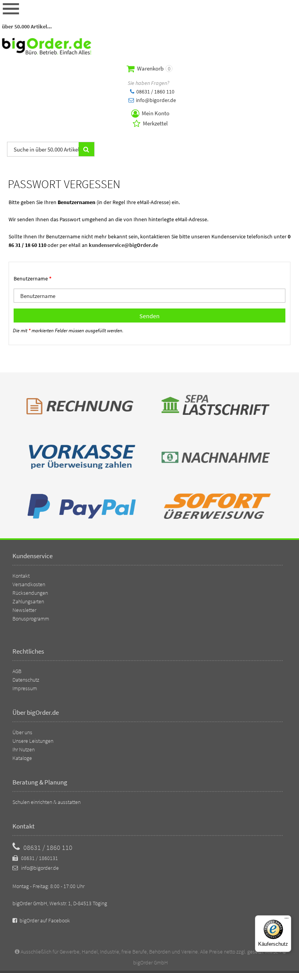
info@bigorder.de (155, 100)
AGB (16, 671)
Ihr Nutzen (23, 749)
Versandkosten (28, 584)
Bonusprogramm (30, 618)
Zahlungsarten (28, 601)
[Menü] (286, 920)
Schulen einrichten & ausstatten (46, 802)
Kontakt (21, 575)
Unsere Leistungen (32, 740)
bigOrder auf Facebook (44, 920)
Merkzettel (155, 123)
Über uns (22, 732)
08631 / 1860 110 (154, 91)
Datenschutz (25, 679)
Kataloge (22, 757)
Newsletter (24, 609)
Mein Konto (155, 113)
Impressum (24, 688)
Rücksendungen (30, 592)
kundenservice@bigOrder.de (123, 245)
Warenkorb (153, 68)
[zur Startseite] (46, 52)
